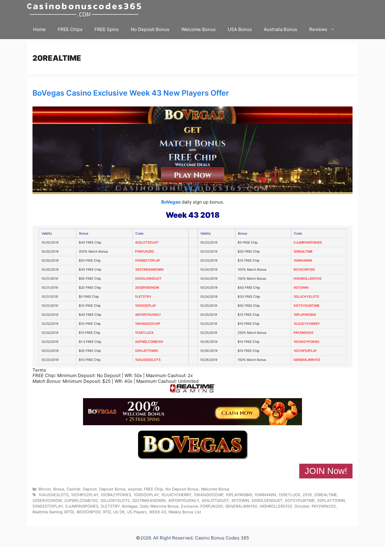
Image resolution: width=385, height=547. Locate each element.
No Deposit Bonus (150, 29)
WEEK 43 (157, 512)
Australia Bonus (280, 29)
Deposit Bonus (112, 489)
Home (39, 29)
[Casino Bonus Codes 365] (85, 10)
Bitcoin (44, 489)
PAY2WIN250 (303, 333)
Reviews (318, 29)
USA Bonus (240, 29)
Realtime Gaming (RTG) (53, 512)
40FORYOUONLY (148, 315)
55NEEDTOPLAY (147, 261)
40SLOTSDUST (147, 242)
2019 (307, 495)
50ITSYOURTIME (306, 306)
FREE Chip (153, 489)
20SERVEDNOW (147, 288)
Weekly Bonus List (184, 512)
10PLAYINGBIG (305, 315)
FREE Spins (106, 29)
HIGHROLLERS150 (308, 279)
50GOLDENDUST (148, 279)
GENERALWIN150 (307, 360)
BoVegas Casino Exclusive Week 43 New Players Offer (130, 92)
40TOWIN (301, 288)
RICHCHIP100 (304, 270)
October (301, 506)
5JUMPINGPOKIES (308, 242)
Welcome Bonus (198, 29)
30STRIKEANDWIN (149, 270)
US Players (137, 512)
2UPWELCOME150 (149, 342)
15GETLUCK (144, 333)
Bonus (58, 489)
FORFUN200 (144, 252)
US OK (119, 512)
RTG (107, 512)
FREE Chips (70, 29)
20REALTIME (303, 252)
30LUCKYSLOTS (306, 297)
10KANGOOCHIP (147, 324)
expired (135, 489)
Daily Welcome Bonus (159, 506)
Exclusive (189, 506)
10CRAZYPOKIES (306, 342)
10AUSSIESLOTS (148, 360)
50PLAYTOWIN (146, 351)
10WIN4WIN (303, 261)
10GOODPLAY (145, 306)
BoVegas (170, 202)
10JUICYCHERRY (307, 324)
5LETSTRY (143, 297)
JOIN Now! (326, 471)
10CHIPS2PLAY (305, 351)
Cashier (73, 489)
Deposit (90, 489)
